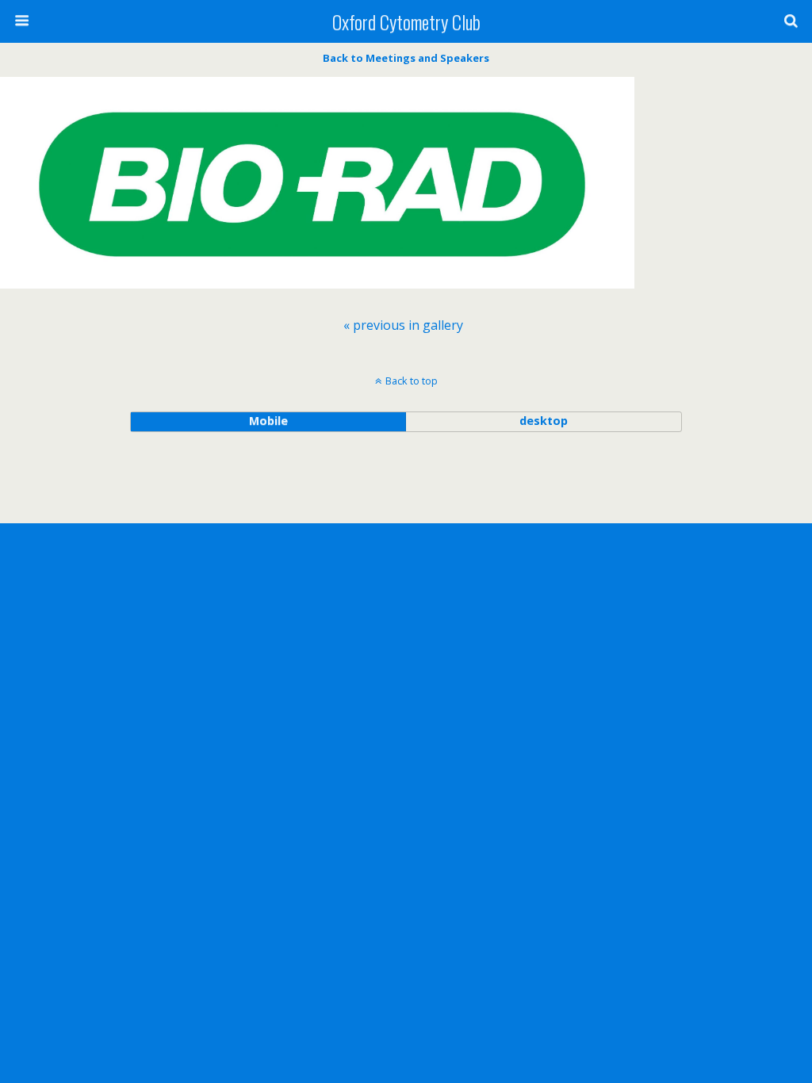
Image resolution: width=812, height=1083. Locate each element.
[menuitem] (403, 325)
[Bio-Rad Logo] (317, 295)
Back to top (411, 380)
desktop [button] (543, 420)
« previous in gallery (403, 325)
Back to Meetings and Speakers (406, 58)
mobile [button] (268, 420)
